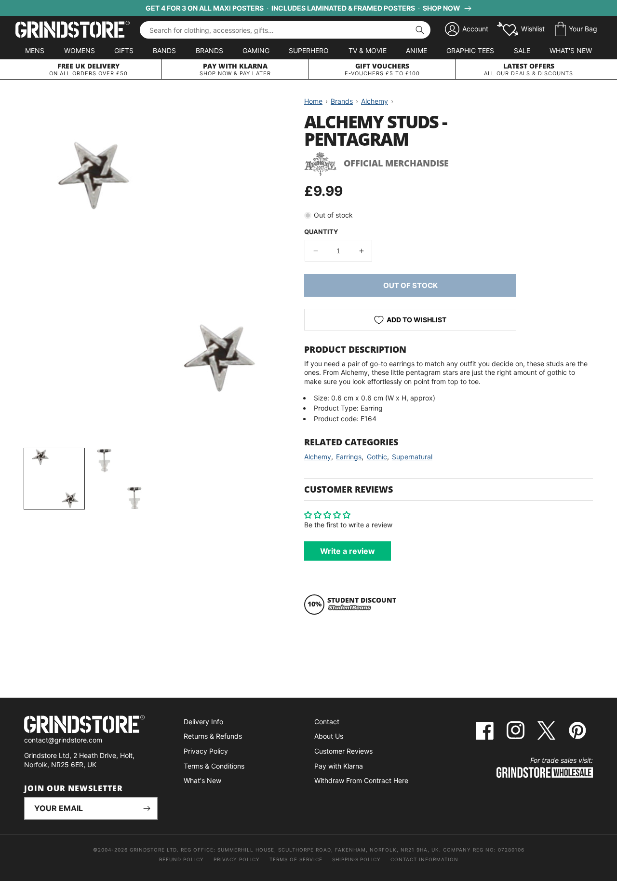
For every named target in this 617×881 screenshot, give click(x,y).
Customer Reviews (343, 751)
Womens (79, 50)
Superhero (309, 50)
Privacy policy (237, 859)
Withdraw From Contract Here (361, 780)
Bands (164, 50)
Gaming (255, 50)
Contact (326, 721)
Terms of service (295, 859)
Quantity (321, 231)
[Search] (419, 30)
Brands (209, 50)
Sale (522, 50)
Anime (416, 50)
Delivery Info (203, 721)
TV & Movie (368, 50)
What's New (571, 50)
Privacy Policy (206, 751)
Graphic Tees (470, 50)
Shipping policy (356, 859)
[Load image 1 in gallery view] (54, 478)
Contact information (424, 859)
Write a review (347, 551)
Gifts (124, 50)
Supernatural (412, 457)
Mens (34, 50)
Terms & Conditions (214, 766)
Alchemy (317, 457)
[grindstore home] (91, 725)
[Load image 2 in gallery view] (119, 478)
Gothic (377, 457)
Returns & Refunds (213, 736)
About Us (328, 736)
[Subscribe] (146, 808)
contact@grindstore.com (63, 740)
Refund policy (181, 859)
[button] (576, 29)
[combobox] (285, 30)
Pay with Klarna (338, 766)
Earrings (349, 457)
